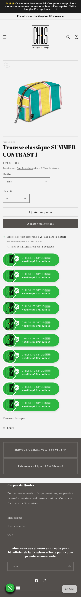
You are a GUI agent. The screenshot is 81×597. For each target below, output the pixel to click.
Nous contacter (16, 542)
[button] (5, 37)
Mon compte (15, 533)
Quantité (7, 191)
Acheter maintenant (40, 223)
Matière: (7, 174)
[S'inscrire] (69, 582)
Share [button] (10, 443)
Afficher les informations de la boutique (30, 246)
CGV (10, 550)
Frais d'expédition (25, 168)
